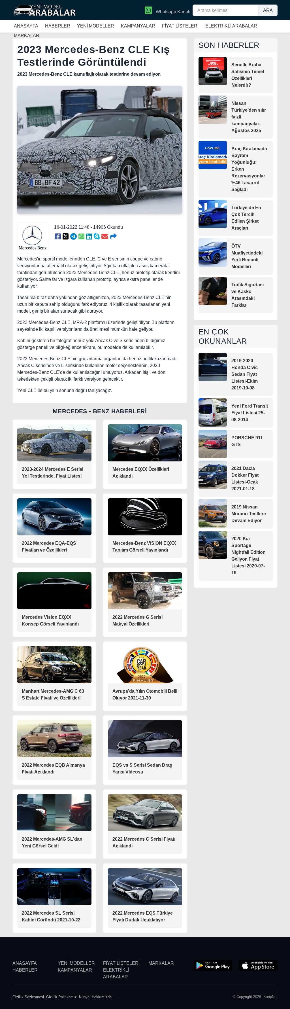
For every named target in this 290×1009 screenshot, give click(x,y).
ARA (268, 10)
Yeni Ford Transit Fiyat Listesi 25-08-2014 (249, 413)
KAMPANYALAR (138, 26)
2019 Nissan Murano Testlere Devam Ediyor (248, 513)
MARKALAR (161, 963)
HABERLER (57, 26)
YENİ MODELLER (95, 26)
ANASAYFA (26, 26)
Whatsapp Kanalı (172, 11)
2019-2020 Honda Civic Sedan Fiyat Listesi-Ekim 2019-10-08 (244, 374)
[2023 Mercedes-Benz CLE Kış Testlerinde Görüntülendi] (58, 237)
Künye (84, 997)
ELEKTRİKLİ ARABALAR (231, 26)
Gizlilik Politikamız (61, 997)
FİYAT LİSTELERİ (180, 26)
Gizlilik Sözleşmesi (28, 997)
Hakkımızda (102, 997)
